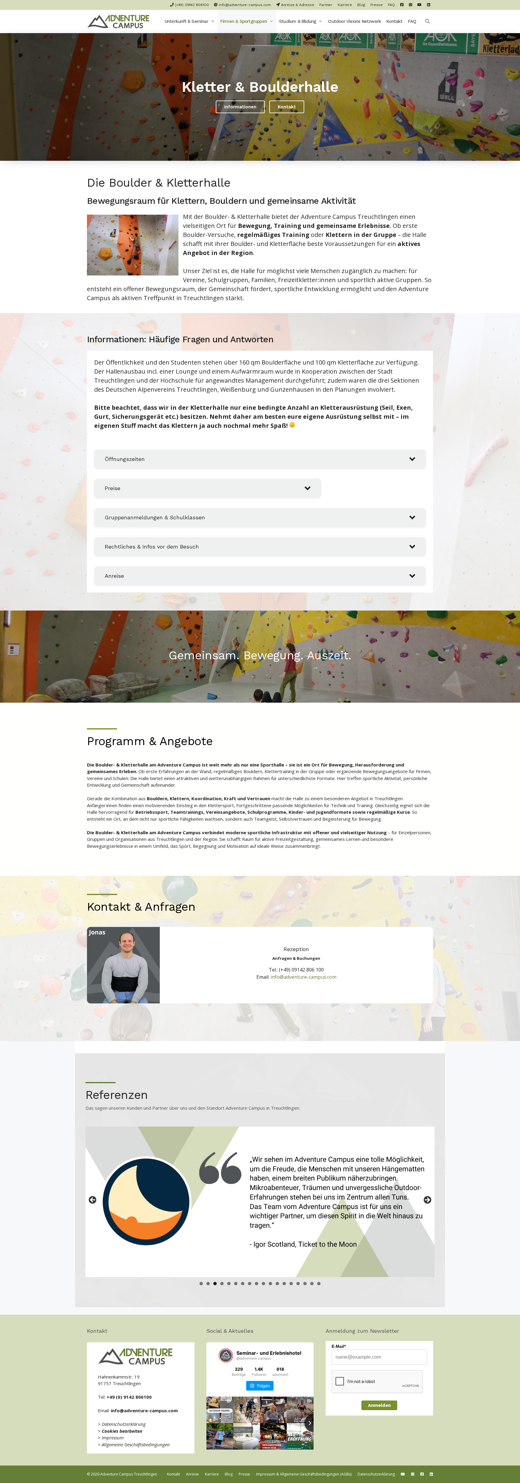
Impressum (113, 1438)
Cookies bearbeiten (122, 1431)
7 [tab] (242, 1283)
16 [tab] (305, 1283)
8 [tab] (249, 1283)
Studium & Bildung (297, 21)
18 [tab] (318, 1283)
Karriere (345, 5)
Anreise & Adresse (297, 5)
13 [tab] (284, 1283)
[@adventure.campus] (226, 1356)
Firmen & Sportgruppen (243, 21)
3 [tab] (215, 1283)
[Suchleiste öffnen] (427, 21)
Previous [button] (93, 1200)
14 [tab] (291, 1283)
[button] (213, 21)
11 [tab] (270, 1283)
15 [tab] (298, 1283)
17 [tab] (312, 1283)
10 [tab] (263, 1283)
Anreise (192, 1474)
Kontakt (394, 21)
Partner (325, 5)
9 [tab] (256, 1283)
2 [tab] (208, 1283)
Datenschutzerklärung (124, 1424)
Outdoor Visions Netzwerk (354, 21)
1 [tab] (201, 1283)
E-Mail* (339, 1346)
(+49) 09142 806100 (191, 5)
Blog (361, 5)
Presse (376, 5)
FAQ (391, 5)
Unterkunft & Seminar (186, 21)
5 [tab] (229, 1283)
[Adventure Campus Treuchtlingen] (120, 21)
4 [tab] (222, 1283)
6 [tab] (235, 1283)
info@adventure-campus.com (244, 5)
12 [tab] (277, 1283)
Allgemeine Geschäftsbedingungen (136, 1444)
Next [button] (427, 1200)
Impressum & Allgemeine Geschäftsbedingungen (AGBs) (303, 1474)
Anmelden (379, 1405)
